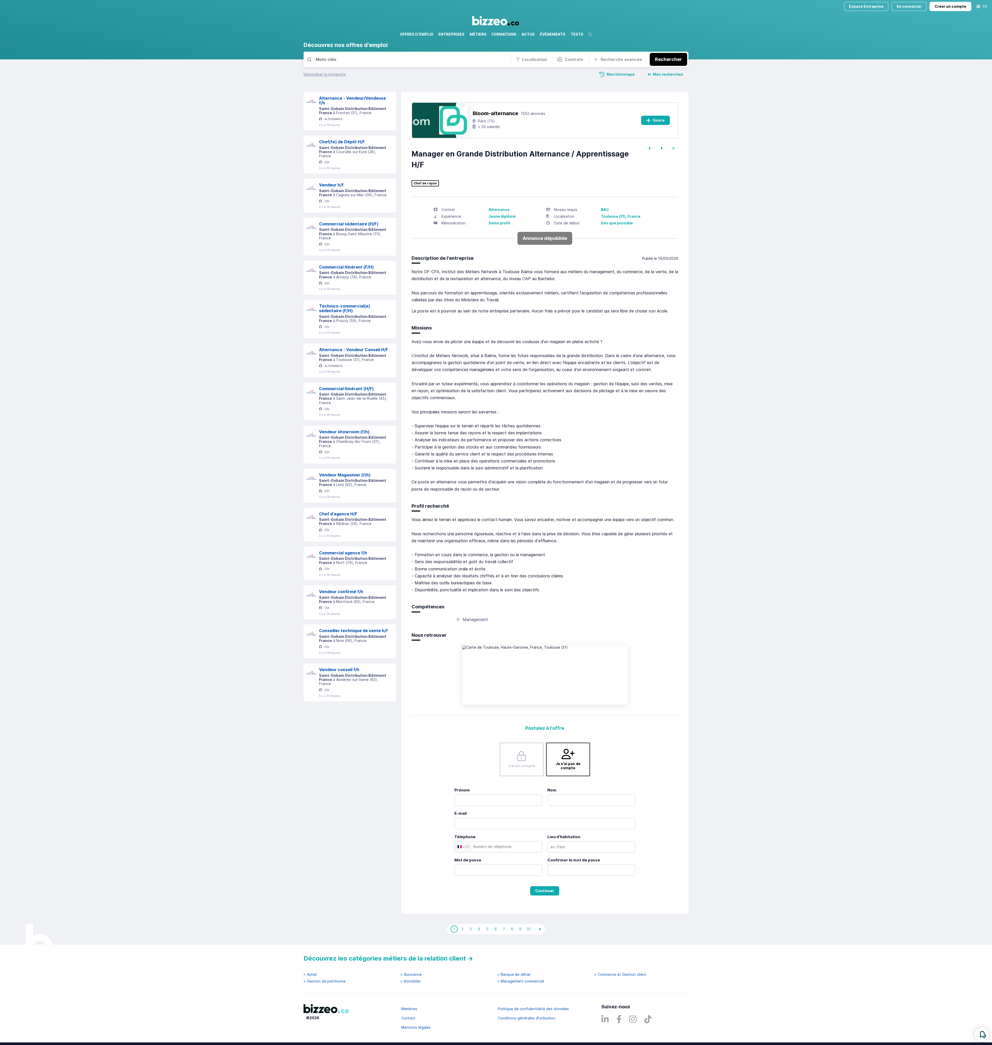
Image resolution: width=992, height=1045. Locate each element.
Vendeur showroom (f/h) (344, 431)
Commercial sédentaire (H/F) (348, 224)
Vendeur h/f (331, 185)
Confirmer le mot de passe (573, 860)
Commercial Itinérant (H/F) (346, 388)
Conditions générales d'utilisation (526, 1018)
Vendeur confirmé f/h (341, 591)
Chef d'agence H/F (338, 514)
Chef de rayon (425, 183)
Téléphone (465, 837)
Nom (551, 790)
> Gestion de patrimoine (325, 981)
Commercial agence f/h (343, 553)
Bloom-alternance (495, 113)
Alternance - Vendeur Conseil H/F (353, 349)
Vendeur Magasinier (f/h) (345, 475)
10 (528, 929)
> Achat (310, 974)
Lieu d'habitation (563, 837)
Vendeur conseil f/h (339, 669)
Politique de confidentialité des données (533, 1009)
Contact (408, 1018)
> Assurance (411, 974)
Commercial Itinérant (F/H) (346, 267)
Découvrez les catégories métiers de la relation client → (388, 958)
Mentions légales (416, 1027)
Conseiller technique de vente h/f (353, 630)
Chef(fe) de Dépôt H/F (342, 141)
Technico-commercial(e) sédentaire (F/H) (344, 308)
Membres (409, 1009)
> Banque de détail (513, 974)
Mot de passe (467, 860)
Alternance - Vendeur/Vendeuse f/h (352, 100)
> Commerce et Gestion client (620, 974)
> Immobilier (410, 981)
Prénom (462, 790)
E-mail (460, 813)
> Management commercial (520, 981)
